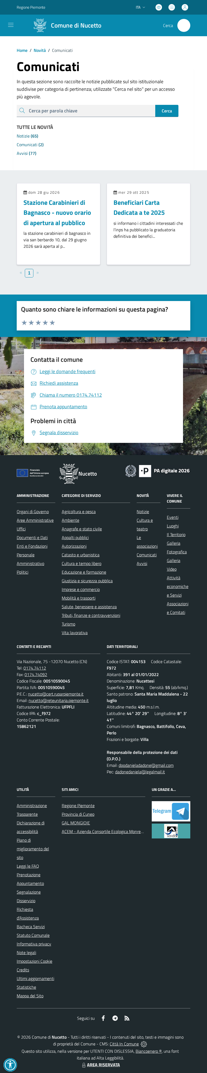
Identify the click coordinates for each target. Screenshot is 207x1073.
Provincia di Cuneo (78, 814)
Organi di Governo (33, 511)
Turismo (68, 624)
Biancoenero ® (149, 1051)
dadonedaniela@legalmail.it (140, 771)
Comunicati (147, 554)
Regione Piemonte (31, 7)
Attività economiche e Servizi (177, 586)
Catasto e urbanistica (80, 554)
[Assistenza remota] (143, 1044)
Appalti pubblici (75, 537)
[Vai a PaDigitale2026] (157, 470)
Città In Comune (124, 1044)
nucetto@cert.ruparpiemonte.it (56, 694)
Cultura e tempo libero (81, 563)
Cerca (167, 111)
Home (22, 50)
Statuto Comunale (33, 935)
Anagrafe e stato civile (82, 529)
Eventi (172, 517)
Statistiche (26, 987)
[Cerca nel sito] (183, 25)
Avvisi (142, 563)
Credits (23, 970)
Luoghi (173, 526)
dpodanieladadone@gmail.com (146, 765)
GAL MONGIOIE (76, 823)
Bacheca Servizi (31, 926)
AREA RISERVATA (103, 1064)
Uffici (21, 529)
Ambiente (70, 520)
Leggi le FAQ (28, 866)
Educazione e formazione (84, 572)
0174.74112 (34, 668)
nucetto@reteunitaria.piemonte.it (59, 700)
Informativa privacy (34, 944)
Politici (22, 572)
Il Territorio (176, 534)
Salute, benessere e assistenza (89, 606)
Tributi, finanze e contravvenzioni (91, 615)
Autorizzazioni (74, 546)
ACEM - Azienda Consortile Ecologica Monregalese (107, 831)
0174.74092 (36, 674)
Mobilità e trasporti (78, 598)
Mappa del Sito (30, 995)
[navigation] (11, 25)
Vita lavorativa (75, 632)
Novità (38, 50)
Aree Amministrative (35, 520)
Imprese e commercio (81, 589)
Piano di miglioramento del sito (33, 849)
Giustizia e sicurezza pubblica (87, 580)
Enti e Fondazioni (32, 546)
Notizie (143, 511)
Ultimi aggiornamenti (35, 978)
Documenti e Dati (32, 537)
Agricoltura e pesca (79, 511)
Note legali (26, 952)
